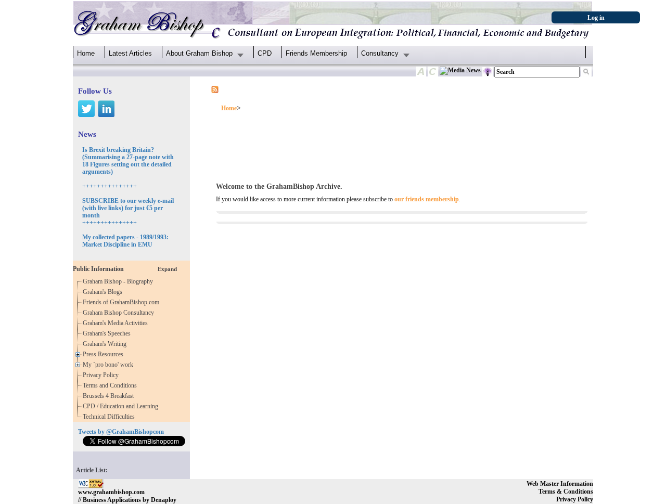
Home (86, 53)
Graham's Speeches (108, 333)
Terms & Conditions (566, 491)
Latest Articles (130, 53)
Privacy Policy (102, 375)
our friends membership (426, 199)
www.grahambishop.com (111, 492)
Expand (167, 269)
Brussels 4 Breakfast (110, 395)
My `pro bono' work (109, 364)
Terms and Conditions (111, 385)
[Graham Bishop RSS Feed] (215, 89)
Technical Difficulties (110, 416)
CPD (265, 53)
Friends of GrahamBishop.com (122, 302)
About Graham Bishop (199, 53)
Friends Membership (316, 53)
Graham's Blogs (104, 291)
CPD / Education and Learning (123, 406)
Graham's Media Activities (117, 323)
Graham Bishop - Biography (119, 281)
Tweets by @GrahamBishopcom (121, 431)
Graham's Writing (106, 343)
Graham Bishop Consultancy (120, 312)
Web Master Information (560, 483)
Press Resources (104, 354)
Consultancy (380, 53)
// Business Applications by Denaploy (127, 499)
